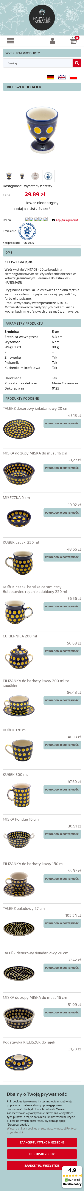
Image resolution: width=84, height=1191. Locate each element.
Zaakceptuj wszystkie (42, 1165)
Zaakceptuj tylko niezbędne (42, 1142)
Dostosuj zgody (42, 1154)
